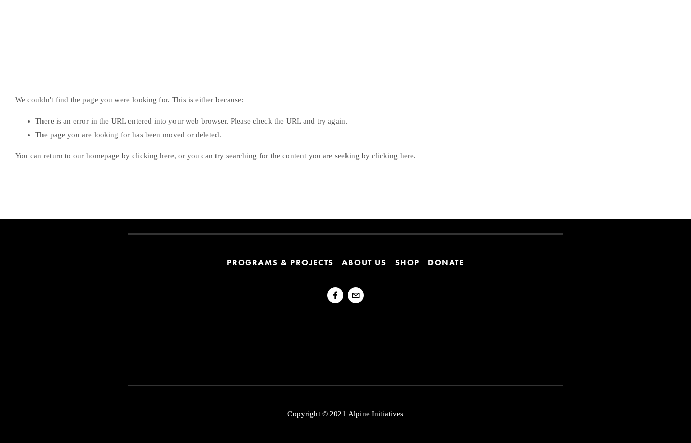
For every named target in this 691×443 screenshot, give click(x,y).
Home (24, 20)
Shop (407, 263)
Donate (446, 263)
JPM (659, 20)
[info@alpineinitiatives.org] (356, 295)
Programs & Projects (280, 263)
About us (364, 263)
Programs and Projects (88, 20)
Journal (157, 20)
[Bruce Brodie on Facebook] (335, 295)
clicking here (153, 156)
